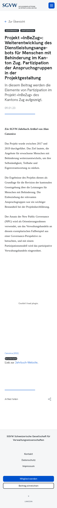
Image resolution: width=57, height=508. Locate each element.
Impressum (28, 466)
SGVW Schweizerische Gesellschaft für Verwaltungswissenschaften (28, 438)
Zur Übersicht (17, 21)
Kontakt (28, 454)
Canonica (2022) (12, 353)
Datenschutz (29, 460)
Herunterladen (11, 358)
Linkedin (28, 501)
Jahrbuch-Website (26, 362)
